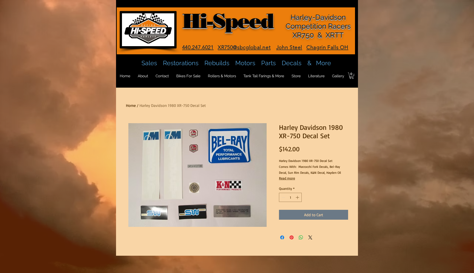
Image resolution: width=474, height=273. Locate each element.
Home (131, 105)
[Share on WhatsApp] (301, 237)
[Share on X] (310, 237)
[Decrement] (283, 197)
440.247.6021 (198, 47)
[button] (351, 76)
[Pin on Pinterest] (292, 237)
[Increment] (298, 197)
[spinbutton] (290, 197)
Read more (287, 178)
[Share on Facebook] (282, 237)
